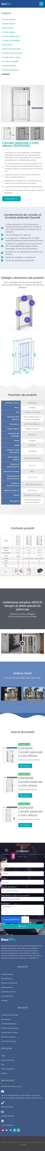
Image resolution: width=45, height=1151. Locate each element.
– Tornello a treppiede (9, 61)
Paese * (4, 870)
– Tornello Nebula (8, 24)
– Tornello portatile (8, 66)
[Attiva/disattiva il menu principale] (41, 4)
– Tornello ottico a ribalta (10, 57)
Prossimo (42, 694)
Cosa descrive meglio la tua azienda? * (15, 895)
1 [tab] (19, 704)
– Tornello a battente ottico (11, 53)
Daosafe (23, 1145)
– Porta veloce (6, 45)
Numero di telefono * (9, 887)
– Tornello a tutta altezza (10, 40)
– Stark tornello (7, 28)
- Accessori (5, 74)
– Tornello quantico (8, 19)
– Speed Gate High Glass (10, 49)
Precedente (3, 694)
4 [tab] (26, 704)
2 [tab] (21, 704)
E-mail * (4, 878)
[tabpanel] (11, 694)
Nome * (4, 861)
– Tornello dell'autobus (10, 70)
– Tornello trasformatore (10, 36)
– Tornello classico (8, 32)
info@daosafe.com (7, 1116)
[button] (3, 104)
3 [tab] (23, 704)
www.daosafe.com (7, 1125)
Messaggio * (5, 903)
